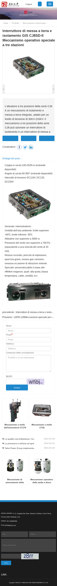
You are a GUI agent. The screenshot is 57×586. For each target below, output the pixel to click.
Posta (8, 335)
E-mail (28, 138)
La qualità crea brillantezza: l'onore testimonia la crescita (20, 439)
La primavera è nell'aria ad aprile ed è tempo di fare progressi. (20, 443)
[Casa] (10, 4)
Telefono (10, 344)
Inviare (17, 387)
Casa (5, 23)
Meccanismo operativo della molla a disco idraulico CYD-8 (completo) (42, 481)
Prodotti (15, 23)
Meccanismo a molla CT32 (42, 426)
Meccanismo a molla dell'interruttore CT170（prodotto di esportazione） (15, 426)
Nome (9, 326)
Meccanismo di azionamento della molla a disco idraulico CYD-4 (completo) (15, 481)
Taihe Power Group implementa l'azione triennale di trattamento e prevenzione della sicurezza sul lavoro (20, 448)
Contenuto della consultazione (20, 352)
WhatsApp (47, 138)
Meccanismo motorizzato (34, 23)
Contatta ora (10, 138)
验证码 (9, 376)
